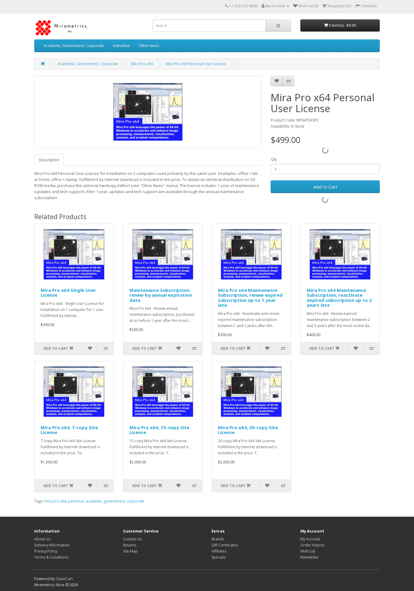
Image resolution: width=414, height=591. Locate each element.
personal (76, 501)
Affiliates (219, 551)
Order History (312, 545)
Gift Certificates (225, 545)
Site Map (130, 551)
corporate (135, 501)
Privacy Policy (45, 551)
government (114, 501)
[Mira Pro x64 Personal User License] (148, 112)
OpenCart (64, 578)
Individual (121, 45)
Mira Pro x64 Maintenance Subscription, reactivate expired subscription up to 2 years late (339, 297)
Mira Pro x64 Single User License (68, 292)
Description (49, 159)
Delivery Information (51, 545)
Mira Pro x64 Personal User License (196, 63)
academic (93, 501)
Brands (218, 539)
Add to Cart (325, 187)
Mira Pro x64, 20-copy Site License (248, 430)
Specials (218, 557)
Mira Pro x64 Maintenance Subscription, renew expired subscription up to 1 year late (250, 297)
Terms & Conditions (51, 557)
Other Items (149, 45)
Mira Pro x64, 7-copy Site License (69, 430)
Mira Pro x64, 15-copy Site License (159, 430)
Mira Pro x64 (142, 63)
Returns (129, 545)
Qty (274, 159)
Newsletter (309, 557)
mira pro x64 (55, 501)
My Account (310, 539)
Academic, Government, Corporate (74, 45)
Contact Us (132, 539)
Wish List (307, 551)
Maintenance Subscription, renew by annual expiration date (160, 295)
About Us (42, 539)
